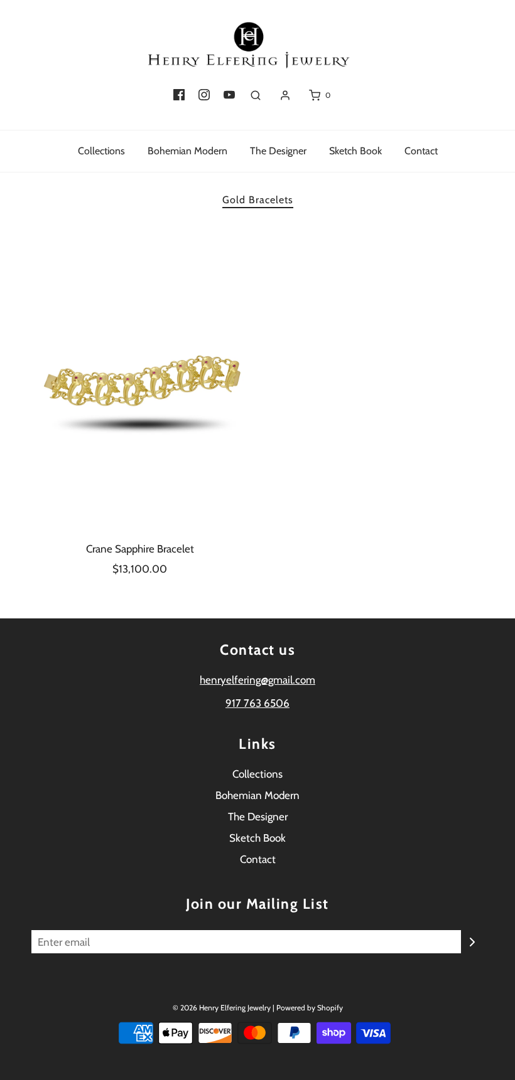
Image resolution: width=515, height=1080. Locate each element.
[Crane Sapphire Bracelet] (139, 377)
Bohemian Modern (187, 151)
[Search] (255, 95)
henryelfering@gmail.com (257, 680)
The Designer (278, 151)
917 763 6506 (257, 703)
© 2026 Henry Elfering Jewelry (222, 1007)
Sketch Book (355, 151)
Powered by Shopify (309, 1007)
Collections (101, 151)
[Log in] (285, 95)
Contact (421, 151)
